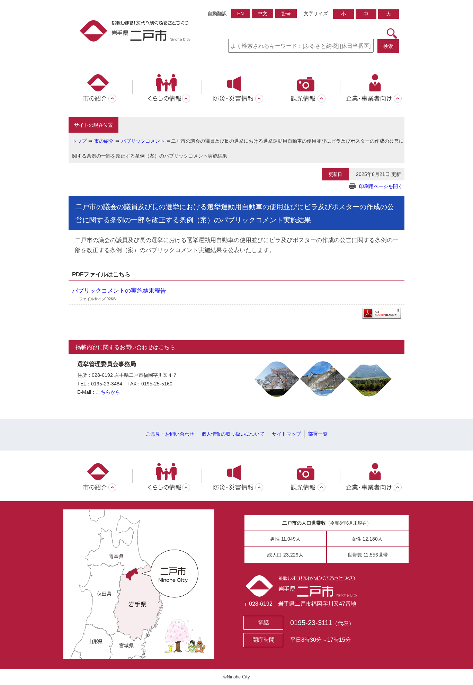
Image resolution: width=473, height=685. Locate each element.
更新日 (335, 174)
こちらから (108, 392)
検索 (388, 46)
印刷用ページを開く (381, 186)
